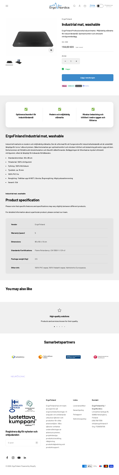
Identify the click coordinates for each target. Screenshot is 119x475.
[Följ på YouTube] (19, 457)
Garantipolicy (78, 410)
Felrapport (77, 414)
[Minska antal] (65, 61)
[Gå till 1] (9, 62)
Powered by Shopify (28, 466)
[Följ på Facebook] (7, 457)
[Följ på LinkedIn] (24, 457)
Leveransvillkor (79, 406)
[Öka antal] (76, 61)
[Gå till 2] (18, 62)
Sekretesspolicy (79, 419)
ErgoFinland (67, 19)
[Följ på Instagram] (13, 457)
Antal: (64, 56)
